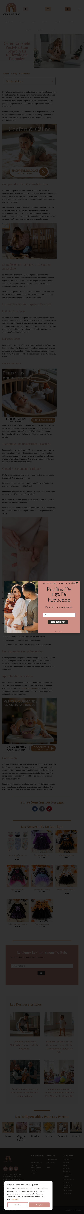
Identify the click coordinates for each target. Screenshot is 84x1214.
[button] (77, 583)
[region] (28, 1195)
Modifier (18, 1205)
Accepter (39, 1205)
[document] (42, 607)
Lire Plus (16, 1199)
